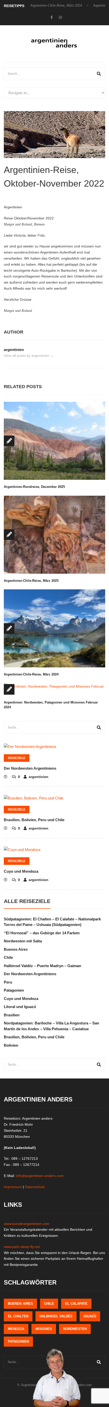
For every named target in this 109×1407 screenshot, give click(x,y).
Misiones (43, 1329)
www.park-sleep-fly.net (22, 1247)
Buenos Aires (16, 949)
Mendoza (16, 1329)
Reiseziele (16, 758)
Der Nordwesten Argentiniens (30, 768)
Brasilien (12, 1015)
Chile (8, 957)
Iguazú (90, 1316)
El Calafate (76, 1303)
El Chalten (18, 1316)
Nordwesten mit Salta (23, 941)
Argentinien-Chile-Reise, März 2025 (31, 581)
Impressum (13, 1187)
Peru (8, 982)
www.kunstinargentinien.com (26, 1224)
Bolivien (11, 1045)
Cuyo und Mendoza (21, 871)
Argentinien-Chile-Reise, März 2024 (40, 5)
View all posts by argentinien (29, 356)
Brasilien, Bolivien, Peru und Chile (34, 820)
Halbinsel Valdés (56, 1316)
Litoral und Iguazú (20, 1006)
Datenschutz (35, 1187)
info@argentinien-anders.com (40, 1176)
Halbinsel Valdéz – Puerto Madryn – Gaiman (42, 966)
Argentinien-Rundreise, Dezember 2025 (34, 487)
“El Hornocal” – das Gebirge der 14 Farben (42, 933)
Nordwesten (75, 1329)
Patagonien (14, 990)
